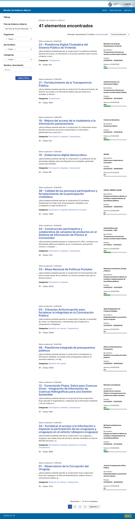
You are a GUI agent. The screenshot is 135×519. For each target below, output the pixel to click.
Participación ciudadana (58, 136)
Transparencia (54, 60)
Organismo (9, 34)
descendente (81, 34)
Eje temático (9, 45)
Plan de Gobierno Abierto (15, 24)
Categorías (9, 55)
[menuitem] (104, 10)
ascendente (99, 34)
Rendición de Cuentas (77, 210)
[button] (23, 78)
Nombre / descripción (13, 65)
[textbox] (18, 70)
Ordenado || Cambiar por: (88, 34)
